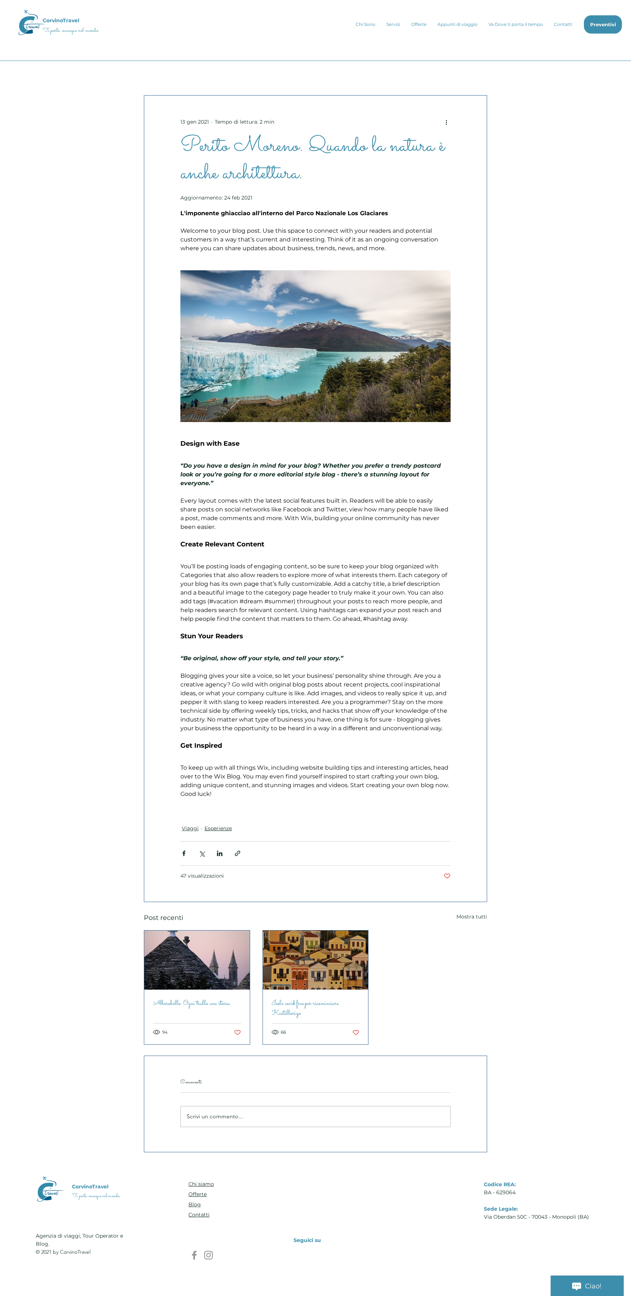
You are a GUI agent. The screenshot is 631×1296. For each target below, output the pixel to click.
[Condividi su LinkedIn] (219, 853)
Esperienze (218, 828)
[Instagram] (208, 1255)
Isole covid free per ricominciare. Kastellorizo (306, 1008)
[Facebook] (194, 1255)
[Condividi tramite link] (237, 853)
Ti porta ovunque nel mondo (70, 30)
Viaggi (190, 828)
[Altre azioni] (446, 121)
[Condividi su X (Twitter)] (201, 853)
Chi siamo (201, 1184)
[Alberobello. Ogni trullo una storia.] (197, 960)
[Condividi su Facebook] (183, 853)
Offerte (197, 1194)
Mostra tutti (471, 916)
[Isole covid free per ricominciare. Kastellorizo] (315, 960)
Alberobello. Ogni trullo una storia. (192, 1004)
